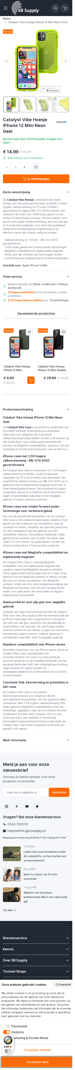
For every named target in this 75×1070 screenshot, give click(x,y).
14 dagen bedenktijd (21, 292)
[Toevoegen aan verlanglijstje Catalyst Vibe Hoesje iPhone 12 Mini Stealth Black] (63, 332)
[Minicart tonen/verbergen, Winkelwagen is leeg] (65, 8)
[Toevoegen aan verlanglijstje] (35, 167)
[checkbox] (14, 1026)
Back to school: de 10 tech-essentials (41, 876)
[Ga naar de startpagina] (25, 8)
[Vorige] (6, 61)
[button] (61, 122)
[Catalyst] (61, 122)
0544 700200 (17, 824)
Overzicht (65, 984)
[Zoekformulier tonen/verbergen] (55, 8)
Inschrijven (59, 792)
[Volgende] (65, 61)
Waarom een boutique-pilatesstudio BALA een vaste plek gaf (45, 897)
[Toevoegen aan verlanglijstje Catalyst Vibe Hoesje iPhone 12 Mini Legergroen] (29, 332)
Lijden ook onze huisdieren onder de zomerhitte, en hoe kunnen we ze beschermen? (45, 856)
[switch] (8, 1051)
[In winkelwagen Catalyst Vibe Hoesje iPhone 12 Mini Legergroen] (31, 380)
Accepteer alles (38, 1062)
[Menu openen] (6, 8)
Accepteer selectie (37, 1050)
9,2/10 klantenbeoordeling (25, 300)
